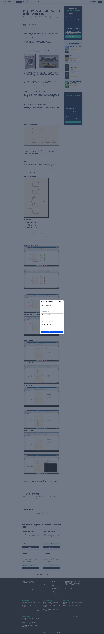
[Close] (63, 301)
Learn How (53, 332)
